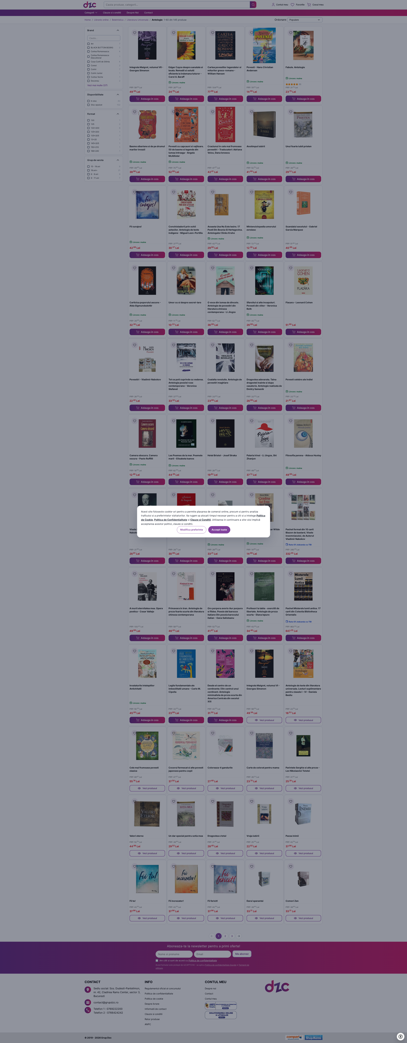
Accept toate (219, 529)
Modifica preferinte (191, 529)
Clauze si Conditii (200, 519)
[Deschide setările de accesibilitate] (400, 1036)
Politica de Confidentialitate (170, 519)
